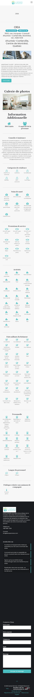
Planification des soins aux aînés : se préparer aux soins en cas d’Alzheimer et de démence (16, 569)
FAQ (7, 688)
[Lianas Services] (17, 2)
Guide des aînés (16, 691)
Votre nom (6, 624)
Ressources (25, 693)
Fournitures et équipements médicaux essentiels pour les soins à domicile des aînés (16, 546)
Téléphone (6, 639)
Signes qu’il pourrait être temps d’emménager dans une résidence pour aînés (16, 561)
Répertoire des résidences (12, 693)
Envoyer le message (17, 671)
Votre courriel (7, 632)
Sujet (4, 647)
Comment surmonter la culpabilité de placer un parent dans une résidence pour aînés (16, 554)
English (17, 694)
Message (5, 654)
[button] (5, 102)
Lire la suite (6, 80)
